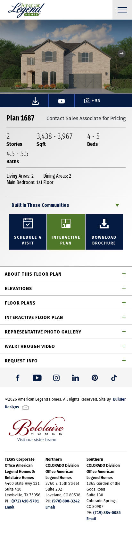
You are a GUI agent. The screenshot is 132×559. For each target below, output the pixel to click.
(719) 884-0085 (107, 512)
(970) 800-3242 (66, 501)
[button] (122, 53)
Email (9, 507)
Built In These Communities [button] (40, 205)
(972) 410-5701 (25, 501)
